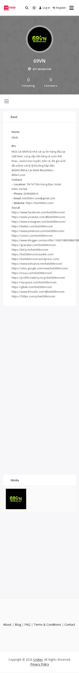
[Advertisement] (39, 349)
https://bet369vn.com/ (40, 203)
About (7, 624)
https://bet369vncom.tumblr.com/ (33, 254)
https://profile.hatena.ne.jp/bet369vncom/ (38, 278)
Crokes (38, 660)
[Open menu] (71, 7)
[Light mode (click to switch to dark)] (34, 7)
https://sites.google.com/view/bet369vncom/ (40, 268)
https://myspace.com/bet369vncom (34, 282)
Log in (46, 8)
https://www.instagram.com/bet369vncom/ (39, 221)
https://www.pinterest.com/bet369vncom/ (38, 231)
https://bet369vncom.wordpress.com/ (35, 259)
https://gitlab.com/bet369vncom (32, 287)
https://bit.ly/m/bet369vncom (30, 249)
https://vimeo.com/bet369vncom (32, 235)
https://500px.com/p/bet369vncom (33, 296)
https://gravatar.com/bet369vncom (34, 245)
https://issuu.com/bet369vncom (32, 273)
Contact (69, 624)
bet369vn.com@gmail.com (38, 198)
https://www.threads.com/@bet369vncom (38, 292)
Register (61, 8)
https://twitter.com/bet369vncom (32, 226)
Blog (18, 624)
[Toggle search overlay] (26, 8)
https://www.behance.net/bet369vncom (37, 264)
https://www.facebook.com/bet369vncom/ (38, 212)
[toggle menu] (6, 102)
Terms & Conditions (47, 624)
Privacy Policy (39, 664)
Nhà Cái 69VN (20, 151)
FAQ (27, 624)
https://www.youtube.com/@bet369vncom (38, 217)
